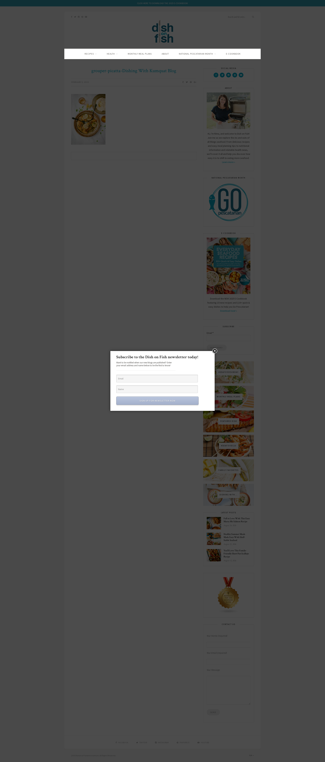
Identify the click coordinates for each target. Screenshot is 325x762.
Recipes (89, 53)
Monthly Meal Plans (140, 53)
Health (111, 53)
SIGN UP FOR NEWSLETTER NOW (157, 400)
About (165, 53)
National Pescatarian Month (196, 53)
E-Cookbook (233, 53)
